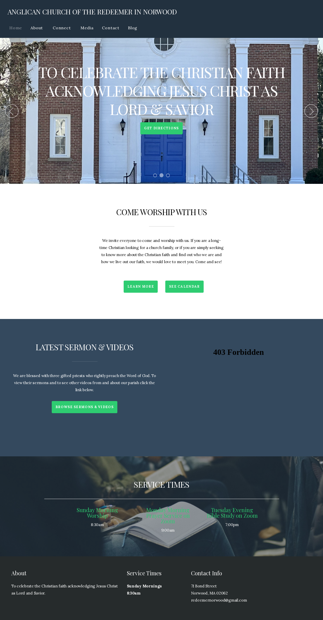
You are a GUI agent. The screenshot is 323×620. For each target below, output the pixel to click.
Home (15, 27)
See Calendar (184, 286)
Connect (62, 27)
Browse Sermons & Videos (85, 407)
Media (86, 27)
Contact (110, 27)
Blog (132, 27)
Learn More (140, 286)
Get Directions (161, 128)
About (37, 27)
